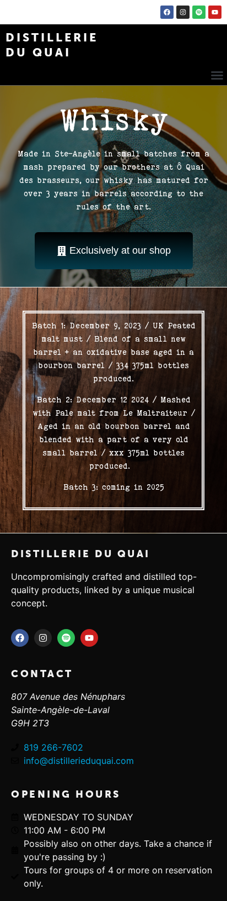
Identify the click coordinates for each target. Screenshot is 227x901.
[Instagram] (183, 12)
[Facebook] (167, 12)
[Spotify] (199, 12)
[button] (217, 75)
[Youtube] (214, 12)
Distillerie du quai (80, 554)
